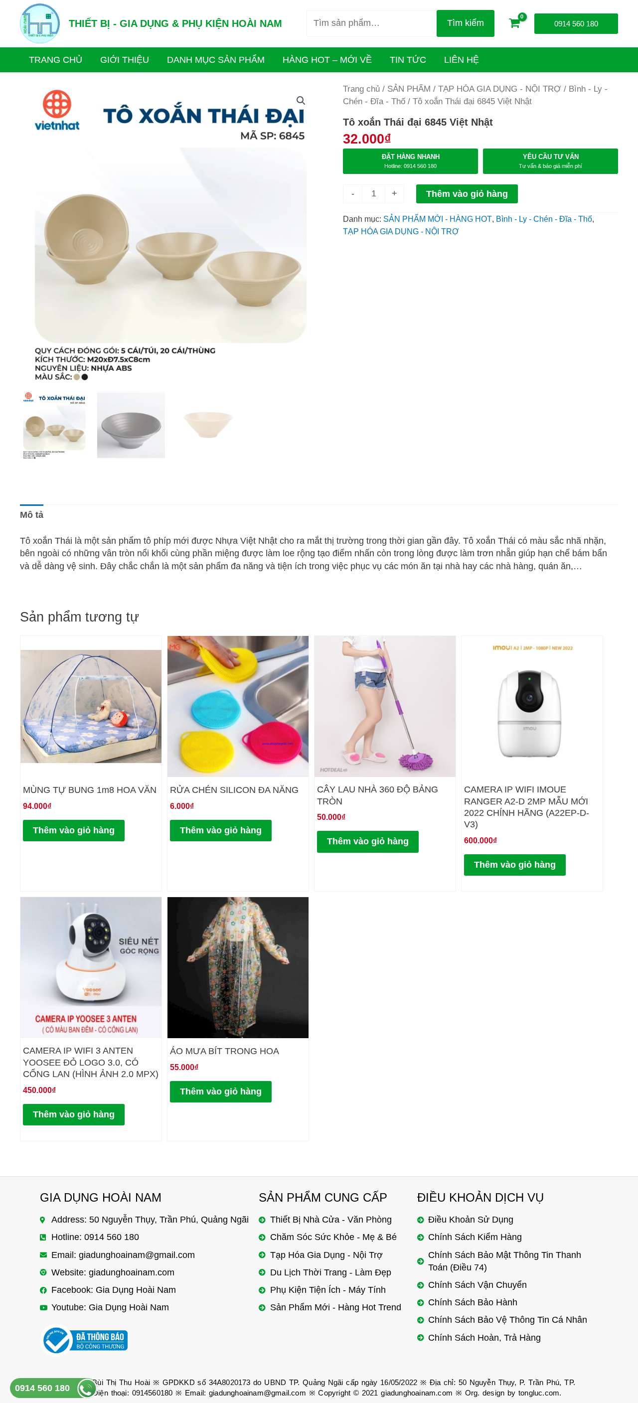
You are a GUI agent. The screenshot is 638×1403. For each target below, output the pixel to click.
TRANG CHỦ (55, 60)
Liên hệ (461, 60)
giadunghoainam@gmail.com (257, 1393)
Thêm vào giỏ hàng (467, 194)
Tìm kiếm (465, 23)
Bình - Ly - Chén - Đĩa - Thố (544, 218)
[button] (301, 101)
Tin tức (408, 60)
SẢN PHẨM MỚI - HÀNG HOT (437, 218)
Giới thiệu (124, 60)
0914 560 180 (42, 1388)
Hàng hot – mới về (327, 60)
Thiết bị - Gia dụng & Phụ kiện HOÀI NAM (175, 23)
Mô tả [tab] (31, 515)
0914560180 (152, 1393)
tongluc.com (538, 1393)
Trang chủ (361, 89)
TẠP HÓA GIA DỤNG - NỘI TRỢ (499, 89)
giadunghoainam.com (417, 1393)
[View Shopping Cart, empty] (514, 23)
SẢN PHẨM (409, 89)
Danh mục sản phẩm (216, 60)
